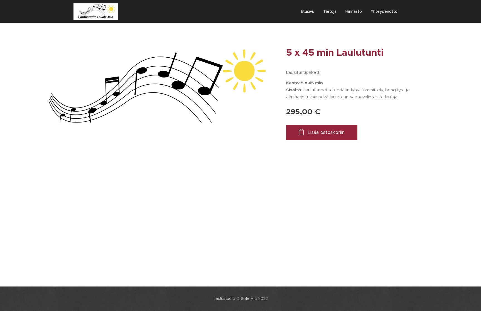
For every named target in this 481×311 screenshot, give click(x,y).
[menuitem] (309, 11)
